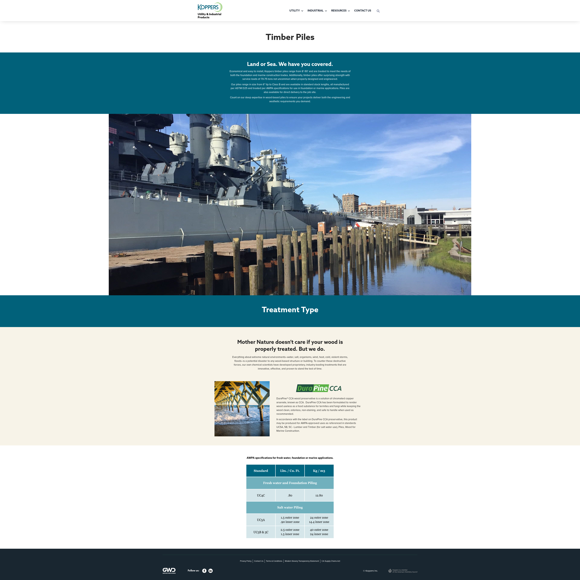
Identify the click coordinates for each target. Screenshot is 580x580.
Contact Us (362, 11)
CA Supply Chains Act (331, 561)
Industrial (316, 11)
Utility (294, 11)
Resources (338, 11)
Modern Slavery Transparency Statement (302, 561)
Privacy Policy (245, 561)
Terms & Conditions (274, 561)
